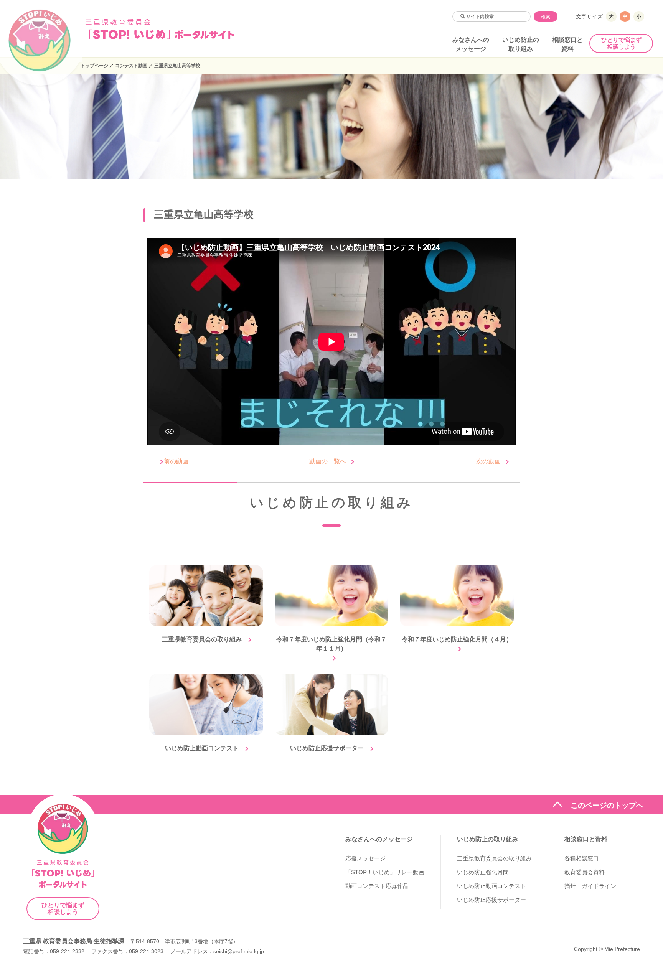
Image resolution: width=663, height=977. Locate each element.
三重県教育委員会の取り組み (202, 639)
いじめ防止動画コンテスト (202, 748)
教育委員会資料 (584, 872)
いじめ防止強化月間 (483, 872)
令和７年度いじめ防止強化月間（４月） (457, 639)
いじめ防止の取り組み (487, 839)
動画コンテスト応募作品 (377, 886)
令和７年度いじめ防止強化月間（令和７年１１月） (331, 644)
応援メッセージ (365, 858)
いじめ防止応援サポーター (327, 748)
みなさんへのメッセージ (379, 839)
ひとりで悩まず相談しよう (621, 43)
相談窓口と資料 (585, 839)
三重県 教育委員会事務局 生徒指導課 (73, 941)
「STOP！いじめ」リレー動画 (384, 872)
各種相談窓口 (581, 858)
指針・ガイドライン (590, 886)
